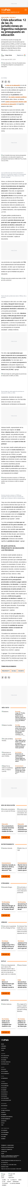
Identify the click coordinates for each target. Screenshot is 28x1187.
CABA (2, 1050)
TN (8, 1179)
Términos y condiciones (7, 1145)
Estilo (2, 1122)
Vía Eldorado (4, 1085)
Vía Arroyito (4, 1057)
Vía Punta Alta (5, 1064)
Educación (5, 17)
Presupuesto (6, 671)
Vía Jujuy (3, 1069)
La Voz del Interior (15, 1183)
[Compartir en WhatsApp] (5, 81)
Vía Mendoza (4, 1078)
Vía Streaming (5, 1132)
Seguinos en (20, 55)
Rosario (3, 1048)
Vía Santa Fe (4, 1092)
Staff (2, 1153)
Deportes (3, 1120)
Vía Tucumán (4, 1071)
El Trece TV (14, 1179)
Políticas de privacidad (7, 1147)
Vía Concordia (5, 1098)
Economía (3, 1114)
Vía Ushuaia (4, 1105)
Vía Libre (3, 1136)
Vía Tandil (3, 1059)
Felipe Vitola (8, 55)
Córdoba (3, 1046)
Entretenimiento (5, 1118)
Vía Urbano (4, 1130)
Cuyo (2, 1076)
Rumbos (3, 1138)
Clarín (4, 1179)
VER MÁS (5, 837)
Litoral (3, 1081)
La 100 (3, 1181)
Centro (3, 1053)
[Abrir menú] (26, 10)
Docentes (21, 671)
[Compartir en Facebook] (2, 81)
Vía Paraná (4, 1096)
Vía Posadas (4, 1083)
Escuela (13, 17)
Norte (2, 1067)
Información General (7, 1116)
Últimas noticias (5, 1110)
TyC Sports (5, 1183)
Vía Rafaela (4, 1094)
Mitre (20, 1179)
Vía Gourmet (4, 1134)
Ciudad (9, 1181)
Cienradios (16, 1181)
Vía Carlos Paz (5, 1055)
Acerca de (4, 1151)
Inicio (2, 1044)
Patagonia (4, 1103)
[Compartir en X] (9, 81)
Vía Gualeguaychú (6, 1100)
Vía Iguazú (4, 1087)
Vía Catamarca (5, 1073)
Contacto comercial (6, 1149)
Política (3, 1112)
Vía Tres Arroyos (5, 1061)
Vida (2, 1125)
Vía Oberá (3, 1089)
